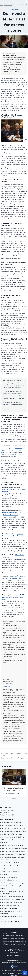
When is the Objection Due (8, 880)
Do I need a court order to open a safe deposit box (21, 754)
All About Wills (14, 9)
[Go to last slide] (4, 783)
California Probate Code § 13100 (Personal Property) (12, 536)
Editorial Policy (14, 975)
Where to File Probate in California (11, 863)
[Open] (24, 973)
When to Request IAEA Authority (10, 869)
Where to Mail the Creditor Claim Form (12, 857)
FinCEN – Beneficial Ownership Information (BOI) (14, 597)
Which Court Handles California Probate (12, 851)
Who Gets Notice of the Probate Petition (13, 831)
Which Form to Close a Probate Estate (12, 845)
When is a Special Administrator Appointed (13, 883)
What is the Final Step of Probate (10, 922)
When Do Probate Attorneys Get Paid (12, 899)
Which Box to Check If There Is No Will (12, 854)
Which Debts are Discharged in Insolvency (13, 848)
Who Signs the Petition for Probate (11, 822)
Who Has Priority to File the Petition (11, 825)
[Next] (23, 783)
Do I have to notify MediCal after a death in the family (7, 754)
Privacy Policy (5, 973)
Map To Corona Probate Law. (14, 955)
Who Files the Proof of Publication (11, 834)
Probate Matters (5, 815)
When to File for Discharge (8, 877)
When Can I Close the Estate (9, 908)
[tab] (12, 798)
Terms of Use (13, 973)
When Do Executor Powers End (10, 905)
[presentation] (14, 777)
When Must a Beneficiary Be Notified (11, 896)
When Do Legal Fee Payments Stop (11, 902)
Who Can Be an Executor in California (12, 837)
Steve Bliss (8, 793)
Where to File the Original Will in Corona (12, 860)
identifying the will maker (15, 454)
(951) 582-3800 (6, 686)
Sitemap (20, 973)
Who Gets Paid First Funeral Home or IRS (13, 828)
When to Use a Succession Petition (11, 866)
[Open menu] (26, 1)
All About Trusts (5, 810)
